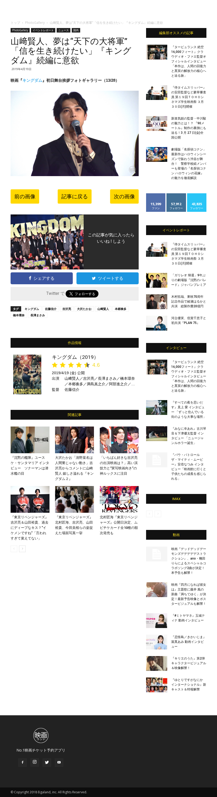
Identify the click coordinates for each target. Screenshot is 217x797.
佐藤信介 (51, 309)
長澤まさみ (37, 315)
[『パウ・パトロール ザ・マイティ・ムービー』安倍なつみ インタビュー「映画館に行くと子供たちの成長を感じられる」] (156, 459)
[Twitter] (47, 762)
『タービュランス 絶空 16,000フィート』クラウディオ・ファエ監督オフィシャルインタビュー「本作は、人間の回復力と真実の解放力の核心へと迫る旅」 (188, 61)
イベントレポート (43, 30)
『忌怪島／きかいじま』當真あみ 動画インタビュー (188, 641)
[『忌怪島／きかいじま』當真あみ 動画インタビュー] (156, 642)
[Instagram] (34, 762)
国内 (76, 30)
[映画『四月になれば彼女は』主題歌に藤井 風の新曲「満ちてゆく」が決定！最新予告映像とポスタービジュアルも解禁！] (156, 589)
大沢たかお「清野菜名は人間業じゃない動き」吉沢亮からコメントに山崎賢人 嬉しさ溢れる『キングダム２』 (74, 468)
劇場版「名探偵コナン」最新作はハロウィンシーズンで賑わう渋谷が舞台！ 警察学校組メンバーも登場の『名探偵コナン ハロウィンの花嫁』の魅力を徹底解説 (188, 164)
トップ (15, 22)
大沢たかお (84, 309)
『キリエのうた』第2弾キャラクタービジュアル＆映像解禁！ (188, 663)
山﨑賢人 (103, 309)
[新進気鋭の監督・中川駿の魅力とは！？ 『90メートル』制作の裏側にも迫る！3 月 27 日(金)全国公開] (156, 123)
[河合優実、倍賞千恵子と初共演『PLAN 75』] (156, 323)
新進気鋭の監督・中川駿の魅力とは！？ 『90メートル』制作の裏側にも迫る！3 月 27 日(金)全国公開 (188, 128)
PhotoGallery (35, 22)
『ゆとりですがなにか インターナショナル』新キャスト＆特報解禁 (188, 684)
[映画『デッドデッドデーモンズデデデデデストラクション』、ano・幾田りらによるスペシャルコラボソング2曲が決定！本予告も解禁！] (156, 554)
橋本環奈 (19, 315)
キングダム (32, 80)
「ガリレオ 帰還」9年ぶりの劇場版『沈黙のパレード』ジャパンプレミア (188, 280)
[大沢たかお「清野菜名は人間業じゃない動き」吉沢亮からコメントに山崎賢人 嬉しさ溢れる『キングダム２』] (74, 440)
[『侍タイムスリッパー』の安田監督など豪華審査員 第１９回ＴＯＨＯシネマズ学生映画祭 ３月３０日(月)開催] (156, 92)
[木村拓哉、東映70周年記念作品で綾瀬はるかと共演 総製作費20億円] (156, 301)
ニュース (63, 30)
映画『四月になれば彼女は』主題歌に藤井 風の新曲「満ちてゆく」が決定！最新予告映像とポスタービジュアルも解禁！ (188, 594)
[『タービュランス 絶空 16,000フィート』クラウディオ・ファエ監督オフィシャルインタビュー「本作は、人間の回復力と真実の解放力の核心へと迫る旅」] (156, 52)
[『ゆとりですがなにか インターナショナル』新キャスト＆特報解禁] (156, 684)
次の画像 (124, 196)
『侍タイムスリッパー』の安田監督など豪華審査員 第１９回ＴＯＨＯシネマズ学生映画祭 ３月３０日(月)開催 (188, 97)
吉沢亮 (66, 309)
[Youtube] (59, 762)
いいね (156, 195)
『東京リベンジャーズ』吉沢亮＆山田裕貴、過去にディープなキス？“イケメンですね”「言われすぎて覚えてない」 (29, 527)
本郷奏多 (120, 309)
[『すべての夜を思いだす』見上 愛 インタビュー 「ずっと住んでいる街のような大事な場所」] (156, 407)
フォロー (176, 195)
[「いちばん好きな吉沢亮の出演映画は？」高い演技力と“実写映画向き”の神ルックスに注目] (119, 440)
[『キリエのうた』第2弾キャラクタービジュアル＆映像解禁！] (156, 663)
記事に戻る (74, 196)
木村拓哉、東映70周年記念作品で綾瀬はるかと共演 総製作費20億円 (188, 301)
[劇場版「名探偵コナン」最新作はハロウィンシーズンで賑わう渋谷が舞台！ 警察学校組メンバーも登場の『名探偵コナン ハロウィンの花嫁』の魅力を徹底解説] (156, 154)
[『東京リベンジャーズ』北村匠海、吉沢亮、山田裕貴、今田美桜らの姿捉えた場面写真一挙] (74, 499)
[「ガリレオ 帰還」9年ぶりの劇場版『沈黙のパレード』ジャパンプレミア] (156, 280)
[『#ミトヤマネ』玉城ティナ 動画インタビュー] (156, 620)
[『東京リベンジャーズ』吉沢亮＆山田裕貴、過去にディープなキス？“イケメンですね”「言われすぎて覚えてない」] (30, 499)
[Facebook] (22, 762)
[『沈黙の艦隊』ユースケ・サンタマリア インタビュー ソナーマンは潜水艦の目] (30, 440)
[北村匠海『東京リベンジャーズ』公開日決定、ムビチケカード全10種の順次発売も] (119, 499)
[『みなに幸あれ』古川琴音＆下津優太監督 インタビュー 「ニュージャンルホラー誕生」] (156, 433)
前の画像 (24, 196)
